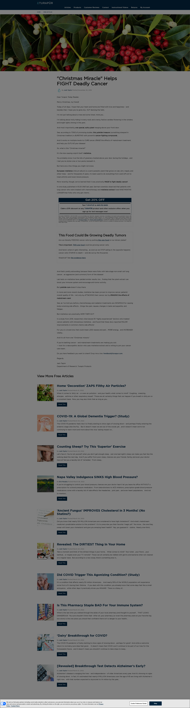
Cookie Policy (15, 706)
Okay (155, 703)
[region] (95, 703)
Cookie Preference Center (139, 703)
